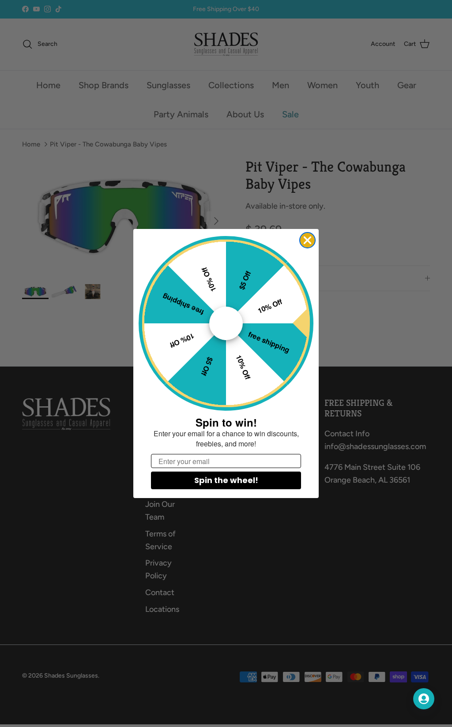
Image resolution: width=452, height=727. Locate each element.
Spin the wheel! (226, 480)
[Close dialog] (307, 240)
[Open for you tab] (423, 698)
